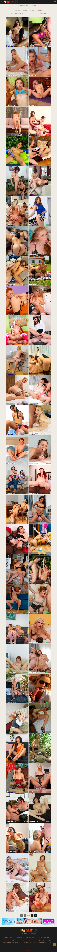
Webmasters (28, 950)
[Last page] (35, 915)
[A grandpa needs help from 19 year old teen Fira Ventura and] (17, 897)
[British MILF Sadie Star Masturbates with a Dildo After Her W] (40, 91)
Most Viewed (31, 10)
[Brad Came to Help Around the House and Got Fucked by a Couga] (40, 300)
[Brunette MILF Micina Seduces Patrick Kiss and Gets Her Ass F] (17, 181)
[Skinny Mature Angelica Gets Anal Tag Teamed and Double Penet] (40, 241)
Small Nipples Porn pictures (28, 948)
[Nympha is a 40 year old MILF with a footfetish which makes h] (17, 450)
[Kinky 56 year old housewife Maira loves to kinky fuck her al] (40, 420)
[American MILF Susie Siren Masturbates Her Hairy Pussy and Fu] (17, 151)
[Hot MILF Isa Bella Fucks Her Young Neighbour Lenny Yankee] (40, 181)
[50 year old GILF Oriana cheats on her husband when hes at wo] (40, 479)
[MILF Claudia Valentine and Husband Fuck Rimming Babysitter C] (40, 121)
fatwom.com (32, 933)
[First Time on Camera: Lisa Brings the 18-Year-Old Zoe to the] (17, 330)
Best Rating (24, 10)
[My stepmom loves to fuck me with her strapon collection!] (40, 360)
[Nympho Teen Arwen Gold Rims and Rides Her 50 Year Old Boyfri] (17, 32)
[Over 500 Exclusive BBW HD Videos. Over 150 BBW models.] (28, 924)
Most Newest (17, 10)
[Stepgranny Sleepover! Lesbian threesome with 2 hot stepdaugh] (40, 271)
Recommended (39, 10)
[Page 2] (32, 915)
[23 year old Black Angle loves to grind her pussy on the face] (17, 420)
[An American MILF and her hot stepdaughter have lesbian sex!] (40, 390)
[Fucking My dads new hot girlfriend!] (40, 330)
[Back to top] (54, 944)
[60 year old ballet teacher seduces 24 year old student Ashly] (17, 509)
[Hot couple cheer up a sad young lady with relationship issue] (17, 91)
